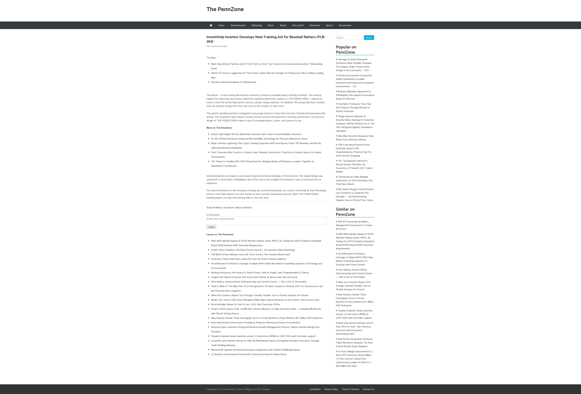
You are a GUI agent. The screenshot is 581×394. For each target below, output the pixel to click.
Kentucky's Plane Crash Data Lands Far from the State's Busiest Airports (248, 259)
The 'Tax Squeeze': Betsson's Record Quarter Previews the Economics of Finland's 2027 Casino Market (354, 166)
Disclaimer (228, 207)
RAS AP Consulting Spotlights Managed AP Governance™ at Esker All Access (354, 225)
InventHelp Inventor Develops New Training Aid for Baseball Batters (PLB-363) (266, 39)
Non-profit (298, 25)
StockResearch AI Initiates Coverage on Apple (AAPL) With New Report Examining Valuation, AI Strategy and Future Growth (354, 259)
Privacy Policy (331, 389)
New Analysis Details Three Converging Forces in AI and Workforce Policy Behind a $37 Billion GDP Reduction (267, 318)
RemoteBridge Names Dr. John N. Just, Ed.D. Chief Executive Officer (245, 304)
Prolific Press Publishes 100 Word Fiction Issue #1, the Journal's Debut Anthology (253, 250)
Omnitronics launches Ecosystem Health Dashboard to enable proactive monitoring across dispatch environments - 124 (355, 81)
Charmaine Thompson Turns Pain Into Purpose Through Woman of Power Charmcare (353, 107)
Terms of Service (350, 389)
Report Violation (244, 207)
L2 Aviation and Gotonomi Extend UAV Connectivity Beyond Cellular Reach (249, 354)
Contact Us (368, 389)
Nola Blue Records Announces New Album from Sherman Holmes (355, 137)
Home (221, 25)
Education (315, 25)
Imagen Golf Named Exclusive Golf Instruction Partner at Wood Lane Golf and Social (254, 277)
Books (283, 25)
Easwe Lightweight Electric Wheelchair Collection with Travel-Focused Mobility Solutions (256, 134)
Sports (329, 25)
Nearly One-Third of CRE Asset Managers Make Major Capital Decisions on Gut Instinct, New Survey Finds (265, 300)
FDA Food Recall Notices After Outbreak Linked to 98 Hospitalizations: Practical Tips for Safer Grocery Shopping (353, 150)
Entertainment (238, 25)
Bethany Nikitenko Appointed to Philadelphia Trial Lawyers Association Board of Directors (355, 95)
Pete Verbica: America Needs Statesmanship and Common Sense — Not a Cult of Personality (259, 281)
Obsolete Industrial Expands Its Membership (233, 82)
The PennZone (225, 9)
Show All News (214, 207)
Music (271, 25)
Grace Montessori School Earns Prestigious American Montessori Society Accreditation (255, 322)
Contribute (315, 389)
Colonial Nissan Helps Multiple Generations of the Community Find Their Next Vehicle (354, 180)
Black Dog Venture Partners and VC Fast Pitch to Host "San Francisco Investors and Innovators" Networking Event (355, 328)
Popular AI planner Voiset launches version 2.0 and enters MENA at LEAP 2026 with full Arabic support (263, 336)
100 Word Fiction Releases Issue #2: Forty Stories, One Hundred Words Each (250, 254)
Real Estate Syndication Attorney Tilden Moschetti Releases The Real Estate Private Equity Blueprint (354, 342)
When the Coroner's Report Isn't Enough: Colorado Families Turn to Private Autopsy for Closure (259, 295)
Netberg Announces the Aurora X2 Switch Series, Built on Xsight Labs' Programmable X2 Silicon (260, 272)
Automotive (345, 25)
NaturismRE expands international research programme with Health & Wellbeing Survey (255, 349)
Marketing (257, 25)
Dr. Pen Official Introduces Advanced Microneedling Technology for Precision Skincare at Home (259, 138)
